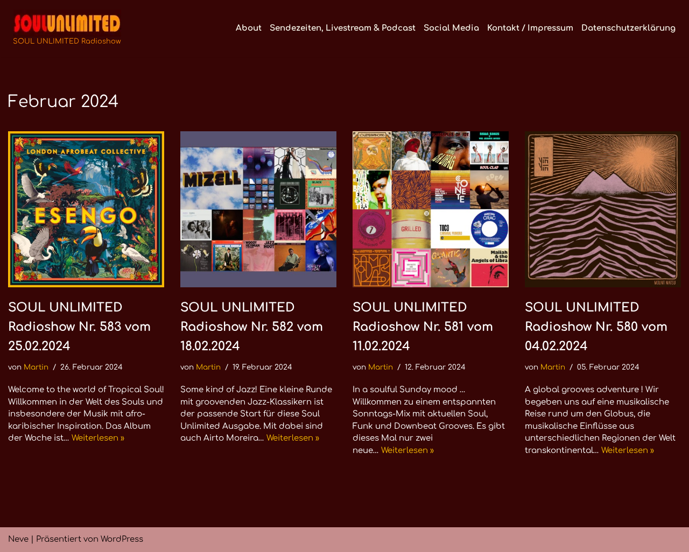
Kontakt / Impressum (530, 28)
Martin (36, 367)
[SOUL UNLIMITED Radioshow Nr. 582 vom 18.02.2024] (258, 209)
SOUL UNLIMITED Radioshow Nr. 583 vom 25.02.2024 (79, 327)
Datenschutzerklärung (628, 28)
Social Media (451, 28)
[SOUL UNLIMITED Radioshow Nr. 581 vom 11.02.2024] (431, 209)
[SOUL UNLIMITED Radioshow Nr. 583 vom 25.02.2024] (86, 209)
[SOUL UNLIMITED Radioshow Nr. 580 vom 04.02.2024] (603, 209)
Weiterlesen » (98, 438)
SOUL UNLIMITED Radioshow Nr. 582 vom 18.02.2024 (251, 327)
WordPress (122, 539)
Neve (18, 539)
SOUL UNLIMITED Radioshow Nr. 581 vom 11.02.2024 (423, 327)
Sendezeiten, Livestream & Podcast (343, 28)
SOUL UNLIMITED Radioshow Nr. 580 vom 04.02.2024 (596, 327)
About (249, 28)
